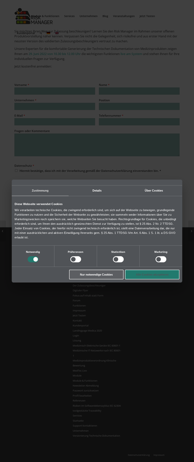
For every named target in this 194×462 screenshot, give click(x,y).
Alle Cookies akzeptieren (152, 274)
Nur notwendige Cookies (96, 274)
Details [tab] (97, 190)
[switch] (75, 259)
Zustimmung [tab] (40, 190)
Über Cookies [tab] (154, 190)
